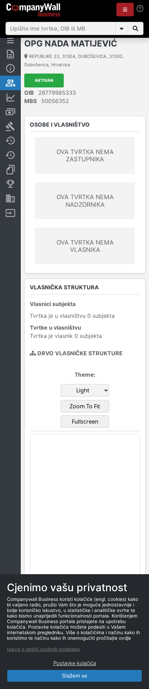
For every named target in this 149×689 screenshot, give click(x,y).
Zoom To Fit (85, 406)
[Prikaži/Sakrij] (121, 28)
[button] (125, 9)
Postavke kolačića (74, 663)
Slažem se (74, 675)
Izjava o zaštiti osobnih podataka (43, 649)
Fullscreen (85, 421)
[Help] (140, 8)
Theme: (85, 374)
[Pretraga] (135, 28)
